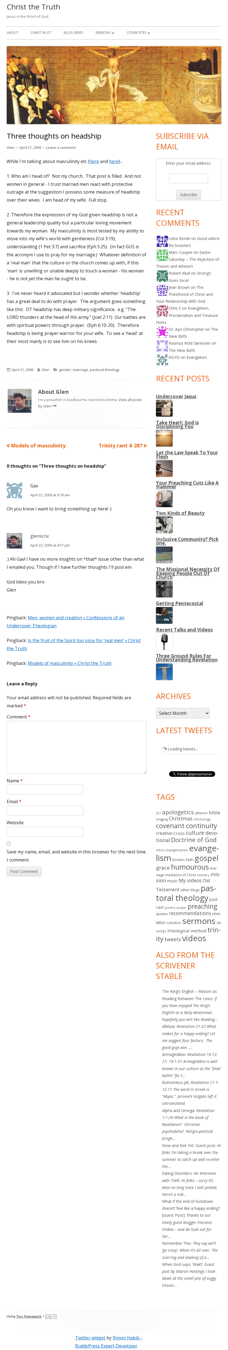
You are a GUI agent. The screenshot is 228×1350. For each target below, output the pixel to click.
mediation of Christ (180, 875)
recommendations (190, 913)
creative (164, 833)
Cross (179, 833)
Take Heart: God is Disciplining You (177, 424)
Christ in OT (41, 32)
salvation (174, 922)
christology (202, 819)
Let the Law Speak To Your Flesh (187, 454)
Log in (51, 1316)
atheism (201, 813)
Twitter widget (90, 1338)
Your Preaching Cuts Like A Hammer (187, 485)
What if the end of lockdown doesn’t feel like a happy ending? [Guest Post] (191, 1208)
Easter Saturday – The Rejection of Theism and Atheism (187, 259)
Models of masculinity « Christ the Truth (69, 663)
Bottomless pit (175, 1082)
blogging (162, 819)
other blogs (190, 889)
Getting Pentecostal (179, 603)
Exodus (178, 859)
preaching (202, 906)
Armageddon (173, 1054)
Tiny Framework (28, 1316)
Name (15, 781)
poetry (170, 907)
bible (214, 812)
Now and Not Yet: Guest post (188, 1145)
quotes (162, 913)
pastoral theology (105, 369)
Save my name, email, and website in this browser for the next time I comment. (76, 856)
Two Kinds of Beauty (180, 513)
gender (65, 369)
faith (190, 859)
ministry (203, 875)
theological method (186, 930)
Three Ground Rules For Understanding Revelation (187, 658)
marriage (80, 369)
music (172, 880)
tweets (173, 939)
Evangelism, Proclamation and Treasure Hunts (187, 315)
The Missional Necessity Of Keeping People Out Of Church (188, 573)
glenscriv (39, 536)
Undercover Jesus (176, 396)
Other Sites (136, 32)
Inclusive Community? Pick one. (187, 541)
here (94, 161)
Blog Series (73, 32)
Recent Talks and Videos (184, 630)
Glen (11, 147)
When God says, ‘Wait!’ (182, 1264)
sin (219, 922)
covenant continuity (186, 825)
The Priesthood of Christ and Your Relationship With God (184, 294)
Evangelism (197, 357)
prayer (182, 907)
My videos (190, 880)
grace (163, 867)
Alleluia (168, 1026)
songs (161, 931)
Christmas (180, 818)
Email (14, 801)
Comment (19, 717)
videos (194, 938)
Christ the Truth (33, 7)
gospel (207, 858)
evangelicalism (177, 850)
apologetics (178, 812)
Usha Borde (179, 238)
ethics (160, 850)
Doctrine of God (194, 840)
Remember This (176, 1243)
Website (15, 823)
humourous (190, 867)
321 (158, 813)
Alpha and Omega (178, 1110)
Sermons (102, 32)
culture (195, 832)
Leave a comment (61, 147)
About (12, 32)
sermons (198, 920)
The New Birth (182, 350)
